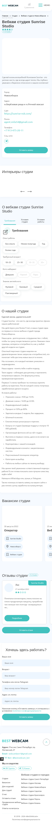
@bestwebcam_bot (17, 758)
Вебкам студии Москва (31, 783)
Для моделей (8, 786)
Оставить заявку (26, 717)
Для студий (7, 790)
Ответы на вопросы (10, 808)
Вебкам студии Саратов (31, 791)
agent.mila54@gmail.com (18, 122)
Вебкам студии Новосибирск (33, 787)
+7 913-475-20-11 (13, 130)
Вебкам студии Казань (30, 803)
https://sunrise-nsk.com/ (17, 113)
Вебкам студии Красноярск (33, 795)
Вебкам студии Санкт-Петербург (35, 779)
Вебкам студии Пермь (30, 799)
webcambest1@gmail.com (17, 754)
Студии (5, 778)
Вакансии (6, 782)
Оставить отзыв (26, 630)
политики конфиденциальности (26, 711)
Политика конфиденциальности (26, 819)
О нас (4, 794)
